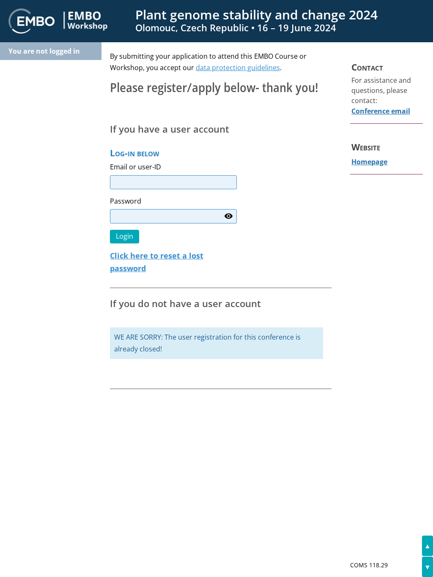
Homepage (369, 161)
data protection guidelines (238, 67)
